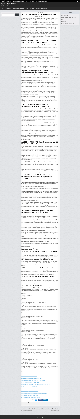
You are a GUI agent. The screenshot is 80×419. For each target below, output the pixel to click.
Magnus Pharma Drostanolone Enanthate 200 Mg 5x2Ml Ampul (34, 393)
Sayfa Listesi (32, 1)
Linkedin (45, 399)
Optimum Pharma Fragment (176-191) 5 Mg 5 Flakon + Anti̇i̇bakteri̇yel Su (35, 384)
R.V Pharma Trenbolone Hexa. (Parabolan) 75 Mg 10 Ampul (33, 380)
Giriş (3, 1)
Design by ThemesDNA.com (40, 417)
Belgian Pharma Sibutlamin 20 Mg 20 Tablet (30, 382)
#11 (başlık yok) (8, 1)
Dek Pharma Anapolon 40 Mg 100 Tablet (29, 386)
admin (37, 16)
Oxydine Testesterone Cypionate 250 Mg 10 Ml (30, 397)
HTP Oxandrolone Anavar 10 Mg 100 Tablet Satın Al (40, 15)
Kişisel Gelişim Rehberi (8, 4)
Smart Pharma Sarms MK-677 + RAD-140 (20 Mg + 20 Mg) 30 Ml (34, 388)
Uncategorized (40, 12)
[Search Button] (77, 1)
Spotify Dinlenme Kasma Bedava (41, 1)
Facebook (40, 399)
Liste (27, 1)
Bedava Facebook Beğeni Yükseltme (18, 1)
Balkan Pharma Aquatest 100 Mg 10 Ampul (29, 391)
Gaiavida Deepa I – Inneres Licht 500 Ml (29, 376)
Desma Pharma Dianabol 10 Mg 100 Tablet (29, 395)
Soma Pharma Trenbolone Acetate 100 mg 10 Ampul (31, 378)
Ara (2, 12)
